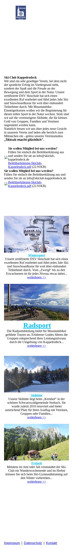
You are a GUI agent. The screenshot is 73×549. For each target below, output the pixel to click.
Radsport (37, 325)
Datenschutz (33, 543)
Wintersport (36, 255)
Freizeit (36, 463)
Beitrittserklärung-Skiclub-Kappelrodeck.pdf (25, 164)
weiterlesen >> (36, 277)
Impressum (12, 543)
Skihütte (36, 395)
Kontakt (51, 543)
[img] (21, 13)
